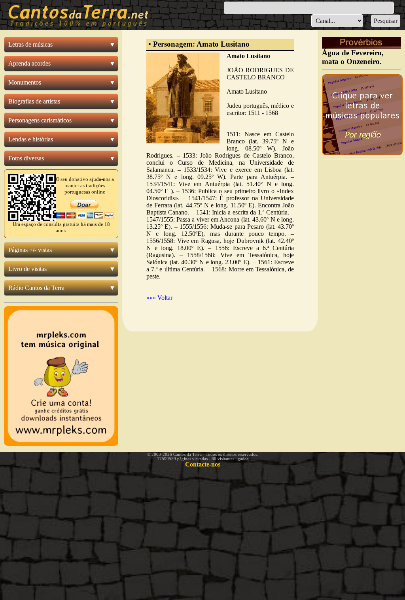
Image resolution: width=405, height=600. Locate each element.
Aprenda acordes (29, 63)
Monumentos (24, 82)
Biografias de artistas (34, 101)
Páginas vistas (30, 249)
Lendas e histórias (30, 139)
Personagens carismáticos (40, 120)
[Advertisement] (361, 281)
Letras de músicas (30, 44)
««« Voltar (159, 297)
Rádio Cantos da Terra (36, 287)
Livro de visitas (27, 268)
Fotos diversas (26, 158)
